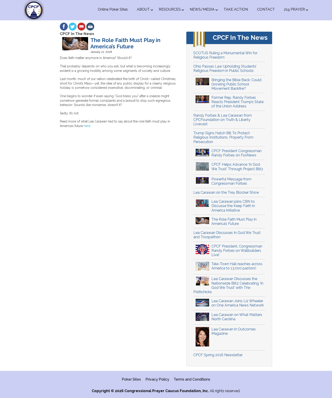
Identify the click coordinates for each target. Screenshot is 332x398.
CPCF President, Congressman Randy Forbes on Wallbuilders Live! (236, 250)
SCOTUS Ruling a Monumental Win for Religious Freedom (225, 55)
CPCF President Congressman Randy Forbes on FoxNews (236, 153)
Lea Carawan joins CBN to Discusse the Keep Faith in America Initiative (233, 205)
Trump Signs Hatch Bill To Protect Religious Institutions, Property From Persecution (223, 137)
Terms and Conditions (192, 379)
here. (87, 126)
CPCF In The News (77, 33)
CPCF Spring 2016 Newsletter (218, 355)
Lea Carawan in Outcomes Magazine (233, 331)
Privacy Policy (157, 379)
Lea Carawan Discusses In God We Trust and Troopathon (227, 235)
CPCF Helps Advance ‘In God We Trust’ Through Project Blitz (237, 166)
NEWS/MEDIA (202, 9)
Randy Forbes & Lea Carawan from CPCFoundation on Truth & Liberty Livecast (222, 119)
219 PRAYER (294, 9)
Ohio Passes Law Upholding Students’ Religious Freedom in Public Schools (225, 68)
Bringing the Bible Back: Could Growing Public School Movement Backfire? (236, 84)
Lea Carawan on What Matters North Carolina (236, 317)
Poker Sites (131, 379)
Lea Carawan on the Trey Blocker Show (226, 192)
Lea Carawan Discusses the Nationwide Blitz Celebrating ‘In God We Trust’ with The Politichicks (228, 285)
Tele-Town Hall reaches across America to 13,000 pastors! (236, 266)
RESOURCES (170, 9)
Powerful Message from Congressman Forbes (231, 181)
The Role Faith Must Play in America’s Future (234, 221)
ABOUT (143, 9)
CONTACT (266, 9)
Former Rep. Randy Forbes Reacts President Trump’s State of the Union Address (237, 101)
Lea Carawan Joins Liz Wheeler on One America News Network (237, 303)
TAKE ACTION (236, 9)
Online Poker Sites (113, 9)
